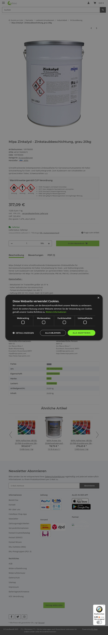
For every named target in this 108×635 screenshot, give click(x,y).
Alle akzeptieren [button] (81, 332)
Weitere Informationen (56, 312)
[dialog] (54, 317)
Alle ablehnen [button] (53, 332)
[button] (23, 332)
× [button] (98, 298)
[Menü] (103, 606)
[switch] (99, 622)
